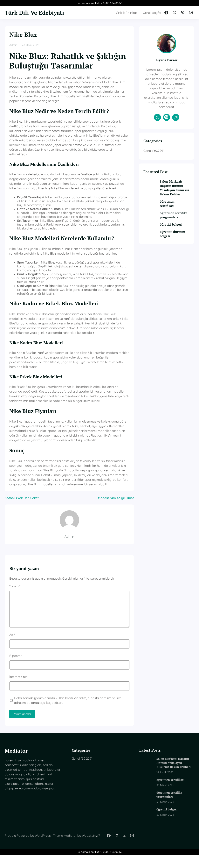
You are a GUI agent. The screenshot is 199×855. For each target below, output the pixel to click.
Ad (12, 635)
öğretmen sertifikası (167, 203)
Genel (147, 151)
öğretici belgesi (171, 224)
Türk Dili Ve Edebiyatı (34, 12)
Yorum (14, 586)
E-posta (15, 656)
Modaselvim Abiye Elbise (116, 498)
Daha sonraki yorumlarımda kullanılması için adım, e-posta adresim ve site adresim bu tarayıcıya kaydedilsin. (67, 700)
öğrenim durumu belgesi (172, 234)
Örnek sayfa (152, 13)
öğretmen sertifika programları (173, 215)
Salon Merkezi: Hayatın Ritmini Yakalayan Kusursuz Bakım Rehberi (174, 187)
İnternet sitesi (18, 677)
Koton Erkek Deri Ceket (22, 498)
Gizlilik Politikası (127, 13)
